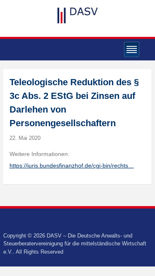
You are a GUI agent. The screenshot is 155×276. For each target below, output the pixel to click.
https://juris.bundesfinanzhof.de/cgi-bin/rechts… (72, 165)
